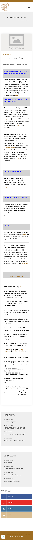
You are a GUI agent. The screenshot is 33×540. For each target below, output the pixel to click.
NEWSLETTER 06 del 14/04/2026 (14, 440)
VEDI (20, 287)
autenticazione (12, 389)
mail (18, 125)
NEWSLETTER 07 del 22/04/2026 (14, 434)
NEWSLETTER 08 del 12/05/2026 (14, 428)
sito (9, 349)
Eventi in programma (10, 422)
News (12, 21)
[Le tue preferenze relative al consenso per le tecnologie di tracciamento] (3, 537)
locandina (25, 263)
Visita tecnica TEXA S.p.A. (12, 481)
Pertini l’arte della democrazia (13, 469)
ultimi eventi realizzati (18, 351)
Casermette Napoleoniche (12, 475)
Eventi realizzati (9, 462)
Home (5, 21)
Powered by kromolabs (16, 536)
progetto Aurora (10, 147)
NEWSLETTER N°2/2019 (23, 21)
